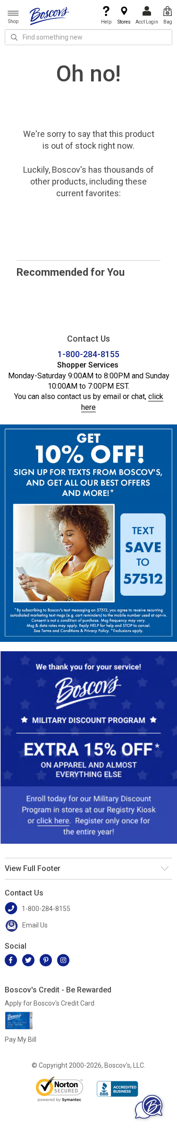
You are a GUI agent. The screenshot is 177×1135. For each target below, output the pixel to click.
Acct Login (146, 21)
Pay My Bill (20, 1039)
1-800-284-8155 (88, 354)
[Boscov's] (49, 15)
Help (106, 21)
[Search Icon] (14, 37)
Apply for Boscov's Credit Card (49, 1003)
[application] (149, 1107)
